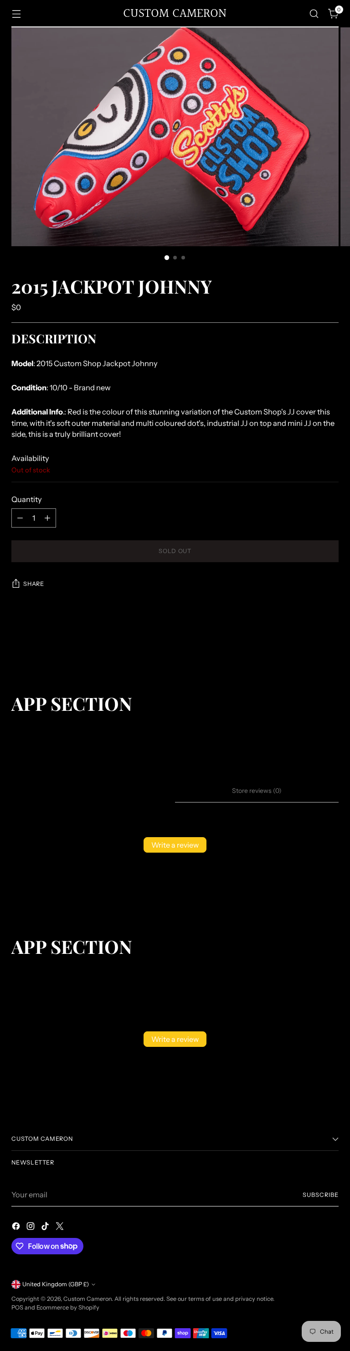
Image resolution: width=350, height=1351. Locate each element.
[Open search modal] (314, 14)
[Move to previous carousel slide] (310, 644)
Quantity (26, 499)
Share (33, 583)
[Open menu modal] (16, 14)
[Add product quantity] (47, 518)
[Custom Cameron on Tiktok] (46, 1228)
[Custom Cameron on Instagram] (31, 1228)
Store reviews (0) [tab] (257, 791)
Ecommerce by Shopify (67, 1307)
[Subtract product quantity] (20, 518)
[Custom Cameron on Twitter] (60, 1228)
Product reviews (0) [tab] (93, 791)
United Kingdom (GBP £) (55, 1284)
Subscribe (321, 1194)
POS (17, 1307)
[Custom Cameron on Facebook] (16, 1228)
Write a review (175, 844)
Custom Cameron (87, 1298)
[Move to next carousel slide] (331, 644)
